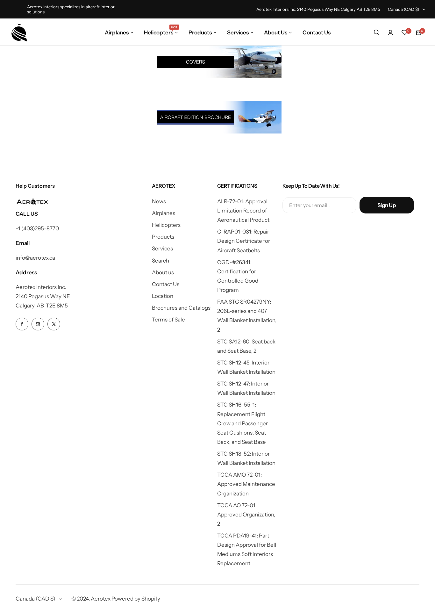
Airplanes (163, 213)
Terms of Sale (168, 319)
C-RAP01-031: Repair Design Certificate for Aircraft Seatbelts (243, 240)
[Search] (376, 32)
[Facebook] (22, 324)
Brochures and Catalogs (181, 308)
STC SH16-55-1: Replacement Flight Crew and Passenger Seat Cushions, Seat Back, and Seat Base (242, 423)
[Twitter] (53, 324)
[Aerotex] (19, 32)
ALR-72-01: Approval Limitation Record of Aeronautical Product (243, 210)
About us (163, 272)
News (159, 201)
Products (163, 237)
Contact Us (165, 284)
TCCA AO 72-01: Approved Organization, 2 (246, 514)
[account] (390, 32)
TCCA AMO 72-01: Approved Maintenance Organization (246, 484)
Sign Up (386, 205)
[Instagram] (38, 324)
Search (160, 260)
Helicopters (166, 225)
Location (162, 296)
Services (162, 248)
